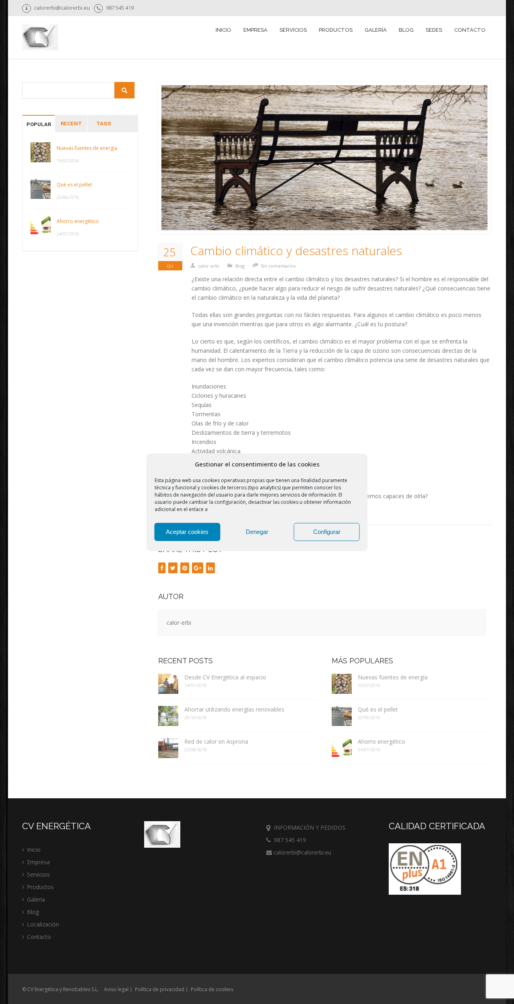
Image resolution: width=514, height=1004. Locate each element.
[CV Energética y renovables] (40, 38)
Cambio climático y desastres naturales (296, 251)
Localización (43, 924)
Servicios (38, 874)
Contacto (469, 30)
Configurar (327, 531)
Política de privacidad (159, 989)
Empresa (255, 30)
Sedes (434, 30)
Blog (406, 30)
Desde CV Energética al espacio (225, 677)
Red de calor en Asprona (216, 741)
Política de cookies (212, 989)
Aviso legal (116, 989)
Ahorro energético (78, 221)
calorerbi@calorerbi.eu (301, 852)
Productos (40, 887)
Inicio (223, 30)
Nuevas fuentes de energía (87, 148)
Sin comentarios (278, 266)
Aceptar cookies (187, 531)
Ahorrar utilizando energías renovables (234, 709)
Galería (376, 30)
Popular (39, 124)
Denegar (257, 531)
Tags (103, 124)
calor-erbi (208, 266)
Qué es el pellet (74, 184)
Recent (71, 124)
